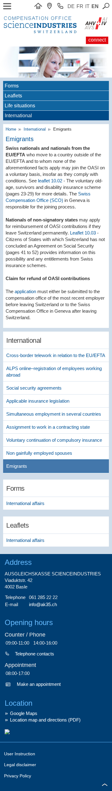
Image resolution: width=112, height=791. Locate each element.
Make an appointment (39, 684)
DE (71, 6)
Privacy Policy (17, 775)
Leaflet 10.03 (83, 232)
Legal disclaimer (20, 764)
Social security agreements (34, 388)
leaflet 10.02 (50, 180)
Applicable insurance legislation (37, 401)
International (35, 129)
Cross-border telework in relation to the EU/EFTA (55, 355)
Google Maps (23, 713)
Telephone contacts (34, 653)
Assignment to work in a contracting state (48, 427)
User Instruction (19, 753)
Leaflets (13, 95)
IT (87, 6)
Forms (12, 85)
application (25, 291)
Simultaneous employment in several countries (53, 414)
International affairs (25, 503)
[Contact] (51, 6)
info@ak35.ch (43, 604)
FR (80, 6)
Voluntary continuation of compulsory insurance (54, 440)
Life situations (20, 105)
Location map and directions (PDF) (45, 719)
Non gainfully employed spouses (39, 453)
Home (12, 129)
